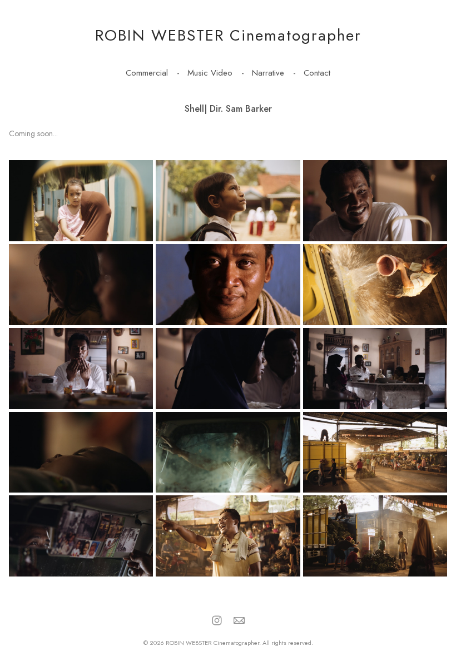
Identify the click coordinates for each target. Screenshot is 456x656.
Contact (317, 73)
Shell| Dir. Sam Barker (228, 108)
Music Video (209, 73)
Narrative (268, 73)
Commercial (147, 73)
